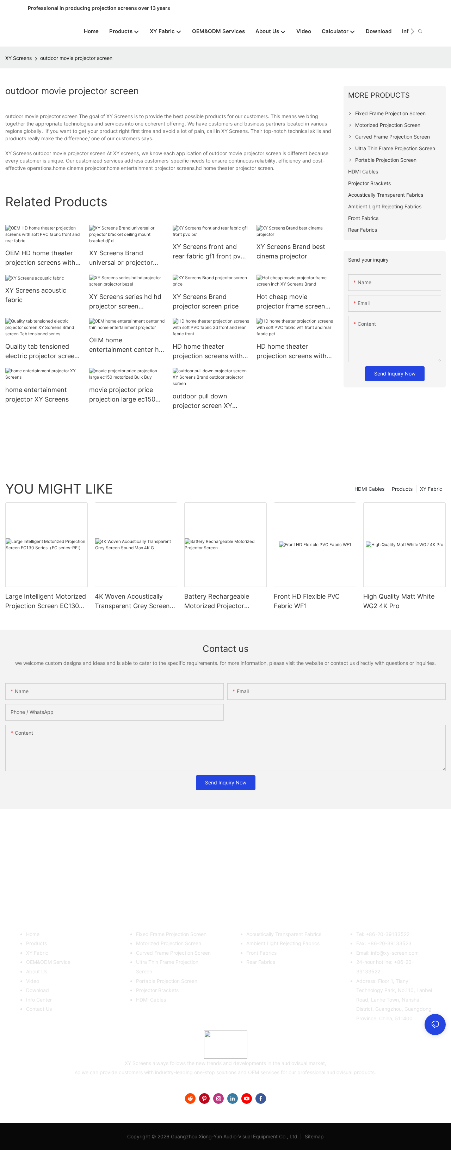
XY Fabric (431, 489)
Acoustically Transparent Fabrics (283, 934)
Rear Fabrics (260, 962)
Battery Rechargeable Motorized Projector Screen (216, 602)
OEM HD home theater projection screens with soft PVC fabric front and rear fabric (42, 258)
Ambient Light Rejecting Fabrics (283, 943)
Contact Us (39, 1009)
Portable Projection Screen (166, 981)
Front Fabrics (261, 953)
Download (37, 990)
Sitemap (313, 1136)
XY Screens (18, 58)
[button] (412, 31)
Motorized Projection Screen (168, 943)
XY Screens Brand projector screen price (206, 301)
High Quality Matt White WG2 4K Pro (398, 601)
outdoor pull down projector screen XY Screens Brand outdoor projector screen (207, 401)
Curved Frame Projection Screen (173, 953)
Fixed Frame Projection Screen (171, 934)
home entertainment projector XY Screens (37, 394)
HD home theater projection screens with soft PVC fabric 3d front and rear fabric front (208, 352)
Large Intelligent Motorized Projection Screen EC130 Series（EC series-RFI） (45, 602)
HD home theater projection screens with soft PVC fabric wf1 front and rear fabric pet (294, 352)
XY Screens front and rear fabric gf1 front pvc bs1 (208, 252)
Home (32, 934)
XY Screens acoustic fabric (35, 295)
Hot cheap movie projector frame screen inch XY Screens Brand (291, 302)
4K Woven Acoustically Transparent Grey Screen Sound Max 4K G (132, 602)
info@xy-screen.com (395, 953)
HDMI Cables (369, 489)
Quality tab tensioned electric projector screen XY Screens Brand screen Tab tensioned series (43, 352)
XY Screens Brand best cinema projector (291, 251)
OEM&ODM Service (48, 962)
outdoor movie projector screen (76, 58)
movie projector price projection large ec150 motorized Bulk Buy (122, 395)
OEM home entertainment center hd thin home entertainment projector (126, 345)
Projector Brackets (157, 990)
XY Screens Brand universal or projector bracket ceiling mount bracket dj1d (121, 258)
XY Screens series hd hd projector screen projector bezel (125, 302)
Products (402, 489)
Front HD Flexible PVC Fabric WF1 (307, 601)
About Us (36, 971)
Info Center (39, 1000)
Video (32, 981)
